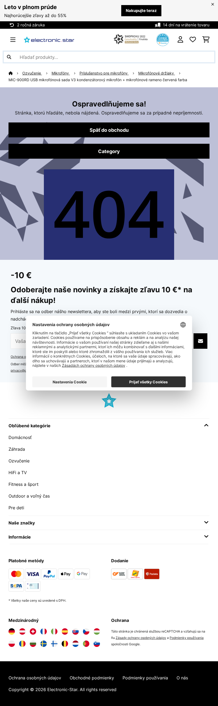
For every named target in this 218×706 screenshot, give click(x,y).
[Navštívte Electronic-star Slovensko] (75, 631)
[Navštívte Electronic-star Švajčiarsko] (33, 631)
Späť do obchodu (109, 130)
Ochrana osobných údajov (35, 677)
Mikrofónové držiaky (156, 73)
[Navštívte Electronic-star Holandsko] (75, 644)
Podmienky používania (187, 638)
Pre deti (16, 507)
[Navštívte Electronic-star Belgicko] (65, 644)
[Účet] (180, 39)
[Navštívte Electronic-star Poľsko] (12, 644)
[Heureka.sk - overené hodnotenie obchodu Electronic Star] (162, 39)
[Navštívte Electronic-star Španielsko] (65, 631)
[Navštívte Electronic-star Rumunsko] (22, 644)
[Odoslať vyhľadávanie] (9, 57)
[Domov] (15, 73)
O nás (182, 677)
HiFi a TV (18, 472)
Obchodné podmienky (92, 677)
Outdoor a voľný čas (29, 496)
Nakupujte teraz (141, 10)
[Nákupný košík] (205, 39)
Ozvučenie (32, 73)
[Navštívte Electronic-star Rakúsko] (22, 631)
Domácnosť (20, 437)
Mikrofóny (61, 73)
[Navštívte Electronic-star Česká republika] (86, 631)
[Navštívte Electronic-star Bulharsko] (33, 644)
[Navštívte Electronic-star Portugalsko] (86, 644)
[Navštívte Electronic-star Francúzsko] (43, 631)
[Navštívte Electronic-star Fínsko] (54, 644)
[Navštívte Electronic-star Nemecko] (12, 631)
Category (109, 151)
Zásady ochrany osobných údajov (141, 638)
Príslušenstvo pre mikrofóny (104, 73)
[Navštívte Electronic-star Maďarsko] (97, 631)
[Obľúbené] (193, 39)
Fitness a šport (24, 484)
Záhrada (17, 449)
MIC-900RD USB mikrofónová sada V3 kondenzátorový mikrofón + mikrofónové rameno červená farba (98, 80)
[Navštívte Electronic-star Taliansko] (54, 631)
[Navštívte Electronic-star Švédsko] (43, 644)
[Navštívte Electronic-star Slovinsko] (97, 644)
